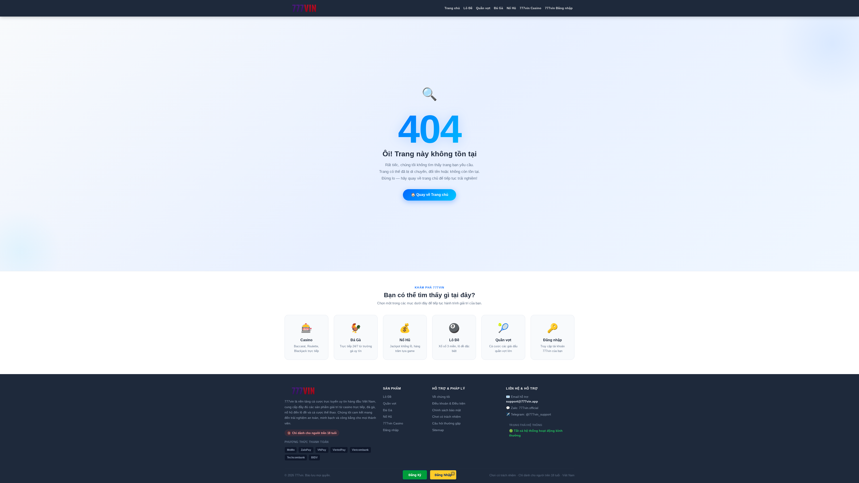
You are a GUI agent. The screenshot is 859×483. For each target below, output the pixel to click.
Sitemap (438, 430)
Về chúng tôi (441, 396)
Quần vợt (483, 8)
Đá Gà (498, 8)
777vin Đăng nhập (559, 8)
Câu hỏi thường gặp (446, 423)
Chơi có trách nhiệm (446, 416)
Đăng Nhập (443, 475)
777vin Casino (530, 8)
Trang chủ (452, 8)
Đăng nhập (391, 430)
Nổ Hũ (511, 8)
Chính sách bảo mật (446, 410)
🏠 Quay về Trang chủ (429, 195)
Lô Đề (468, 8)
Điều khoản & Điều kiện (448, 403)
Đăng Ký (414, 475)
